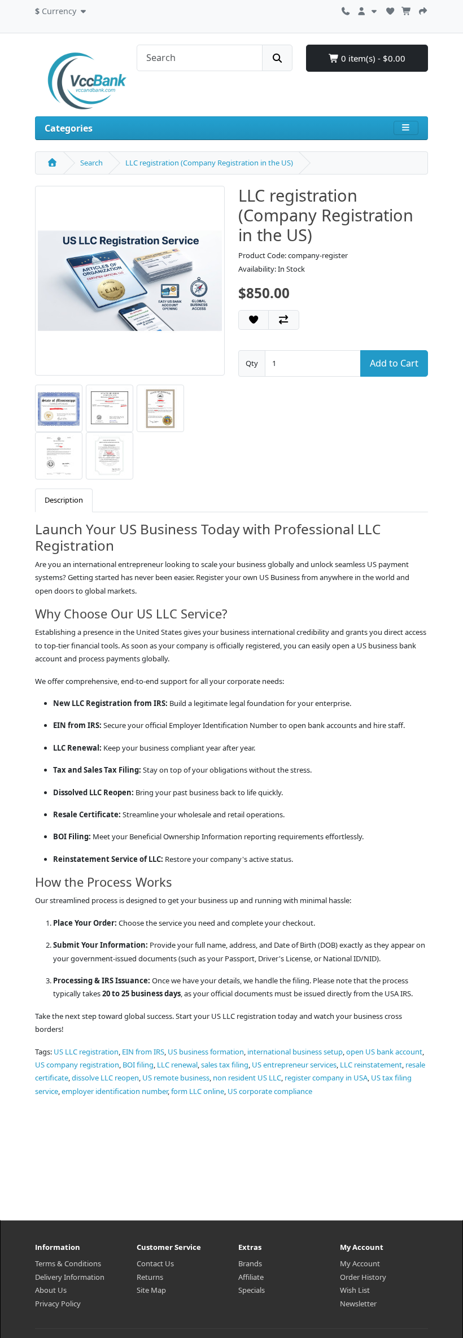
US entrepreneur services (294, 1065)
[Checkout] (423, 9)
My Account (360, 1263)
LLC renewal (177, 1065)
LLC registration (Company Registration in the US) (209, 163)
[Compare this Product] (283, 319)
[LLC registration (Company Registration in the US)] (130, 285)
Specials (251, 1290)
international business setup (295, 1052)
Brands (250, 1263)
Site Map (151, 1290)
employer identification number (115, 1091)
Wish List (355, 1290)
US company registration (77, 1065)
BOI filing (138, 1065)
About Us (51, 1290)
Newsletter (358, 1303)
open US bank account (384, 1052)
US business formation (206, 1052)
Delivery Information (69, 1277)
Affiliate (251, 1277)
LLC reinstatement (371, 1065)
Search (91, 163)
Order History (363, 1277)
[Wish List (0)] (390, 9)
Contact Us (155, 1263)
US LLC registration (86, 1052)
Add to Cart (394, 363)
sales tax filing (224, 1065)
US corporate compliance (270, 1091)
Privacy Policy (58, 1303)
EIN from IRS (143, 1052)
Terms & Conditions (68, 1263)
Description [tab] (64, 500)
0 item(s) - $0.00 (372, 58)
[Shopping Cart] (406, 9)
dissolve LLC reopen (105, 1078)
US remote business (175, 1078)
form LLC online (197, 1091)
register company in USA (326, 1078)
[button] (62, 9)
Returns (150, 1277)
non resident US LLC (247, 1078)
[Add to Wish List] (253, 319)
